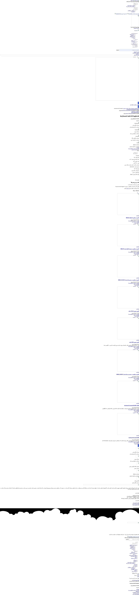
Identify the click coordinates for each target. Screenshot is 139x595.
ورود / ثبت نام (134, 571)
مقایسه (135, 570)
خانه (138, 108)
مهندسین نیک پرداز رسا (130, 6)
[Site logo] (137, 0)
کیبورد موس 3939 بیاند (134, 342)
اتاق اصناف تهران (136, 502)
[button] (135, 221)
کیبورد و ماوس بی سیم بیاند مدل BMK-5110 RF (128, 280)
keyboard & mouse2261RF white (127, 110)
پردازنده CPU (132, 34)
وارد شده (128, 188)
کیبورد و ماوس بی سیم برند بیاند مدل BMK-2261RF (127, 374)
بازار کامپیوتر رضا (136, 504)
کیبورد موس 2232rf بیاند (134, 311)
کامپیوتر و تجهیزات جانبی (132, 108)
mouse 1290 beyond (129, 113)
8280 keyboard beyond (134, 437)
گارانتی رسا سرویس (131, 5)
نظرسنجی (133, 11)
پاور (134, 38)
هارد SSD (133, 40)
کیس (134, 42)
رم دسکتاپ (133, 35)
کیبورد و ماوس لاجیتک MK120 (132, 217)
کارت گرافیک (132, 36)
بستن (138, 574)
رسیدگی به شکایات (131, 10)
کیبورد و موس (125, 108)
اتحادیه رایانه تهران (135, 503)
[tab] (68, 152)
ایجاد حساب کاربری (135, 580)
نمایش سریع (137, 222)
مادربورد (133, 37)
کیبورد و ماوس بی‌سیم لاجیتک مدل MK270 (130, 248)
